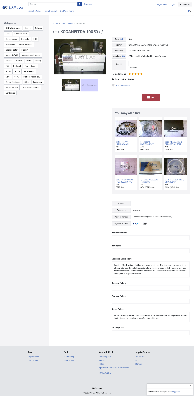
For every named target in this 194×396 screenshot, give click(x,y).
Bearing (28, 28)
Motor (29, 61)
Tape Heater (29, 71)
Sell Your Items (67, 11)
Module (9, 61)
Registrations (33, 357)
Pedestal (17, 66)
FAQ (136, 360)
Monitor (19, 61)
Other (26, 82)
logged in (176, 392)
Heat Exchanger (25, 44)
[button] (97, 383)
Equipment (37, 82)
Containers (10, 93)
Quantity (119, 64)
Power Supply (30, 66)
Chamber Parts (21, 34)
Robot (17, 71)
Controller (25, 39)
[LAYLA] (12, 7)
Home (55, 23)
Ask (152, 97)
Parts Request (50, 11)
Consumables (11, 39)
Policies (102, 360)
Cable (8, 34)
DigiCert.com (97, 388)
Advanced (88, 4)
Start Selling (69, 357)
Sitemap (138, 364)
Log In (172, 4)
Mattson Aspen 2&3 (31, 77)
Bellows (38, 28)
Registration (162, 4)
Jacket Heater (12, 50)
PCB (7, 66)
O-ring (38, 61)
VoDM (16, 77)
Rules (101, 364)
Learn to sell (69, 360)
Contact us (139, 357)
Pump (8, 71)
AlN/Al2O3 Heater (13, 28)
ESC (35, 39)
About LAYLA (35, 11)
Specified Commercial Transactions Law (114, 369)
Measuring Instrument (31, 55)
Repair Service (12, 87)
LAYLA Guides (105, 373)
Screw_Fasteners (13, 82)
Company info (105, 357)
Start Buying (33, 360)
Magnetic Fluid (12, 55)
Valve (8, 77)
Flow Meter (10, 44)
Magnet (25, 50)
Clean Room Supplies (30, 87)
